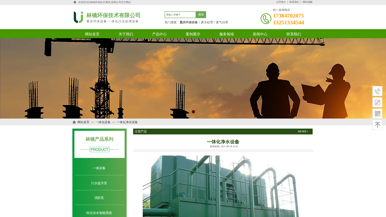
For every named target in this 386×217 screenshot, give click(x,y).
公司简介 (281, 2)
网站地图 (307, 2)
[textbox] (180, 14)
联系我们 (294, 2)
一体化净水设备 (127, 122)
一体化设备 (103, 122)
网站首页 (83, 122)
